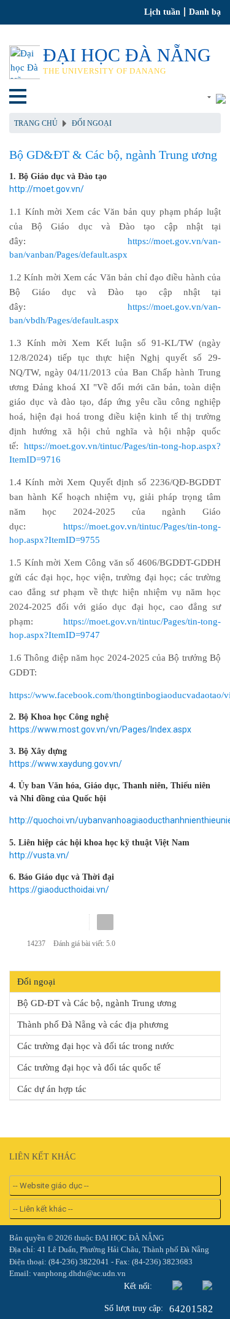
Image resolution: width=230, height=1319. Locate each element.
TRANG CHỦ (36, 123)
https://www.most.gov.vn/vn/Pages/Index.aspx (100, 729)
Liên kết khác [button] (182, 97)
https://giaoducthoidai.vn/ (59, 889)
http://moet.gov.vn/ (46, 189)
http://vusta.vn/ (39, 855)
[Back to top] (195, 1284)
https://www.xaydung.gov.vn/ (65, 764)
